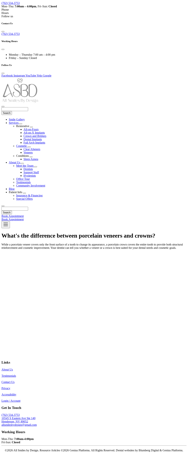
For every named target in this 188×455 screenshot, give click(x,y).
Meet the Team (25, 165)
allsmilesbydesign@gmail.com (19, 424)
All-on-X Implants (34, 132)
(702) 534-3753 (10, 3)
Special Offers (24, 198)
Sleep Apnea (31, 159)
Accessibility (8, 394)
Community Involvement (30, 185)
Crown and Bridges (35, 136)
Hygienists (30, 175)
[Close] (2, 31)
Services (14, 122)
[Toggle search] (2, 206)
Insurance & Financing (29, 195)
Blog (12, 188)
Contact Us (8, 382)
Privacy (5, 388)
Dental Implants (33, 139)
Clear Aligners (32, 149)
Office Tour (23, 178)
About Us (15, 162)
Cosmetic (22, 145)
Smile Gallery (17, 119)
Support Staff (31, 172)
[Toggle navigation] (5, 224)
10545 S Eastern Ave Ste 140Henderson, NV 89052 (18, 420)
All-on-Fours (31, 129)
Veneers (28, 152)
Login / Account (10, 400)
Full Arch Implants (34, 142)
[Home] (19, 102)
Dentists (28, 169)
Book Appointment (12, 216)
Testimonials (23, 182)
